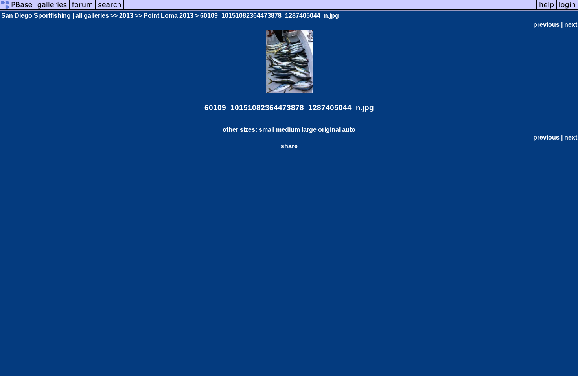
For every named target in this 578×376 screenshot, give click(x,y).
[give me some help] (546, 9)
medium (288, 129)
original (329, 129)
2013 (126, 15)
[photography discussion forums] (83, 9)
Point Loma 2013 (168, 15)
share (289, 146)
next (570, 24)
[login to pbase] (567, 9)
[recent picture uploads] (52, 9)
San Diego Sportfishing (36, 15)
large (309, 129)
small (266, 129)
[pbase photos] (17, 9)
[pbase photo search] (110, 9)
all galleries (92, 15)
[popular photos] (330, 9)
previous (546, 24)
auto (348, 129)
